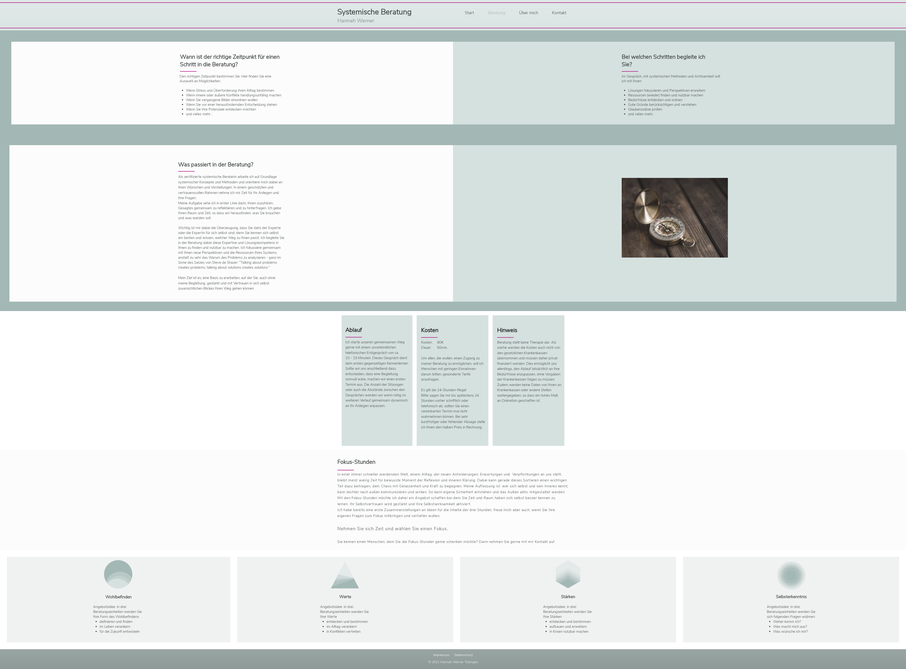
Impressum (441, 655)
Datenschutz (463, 655)
